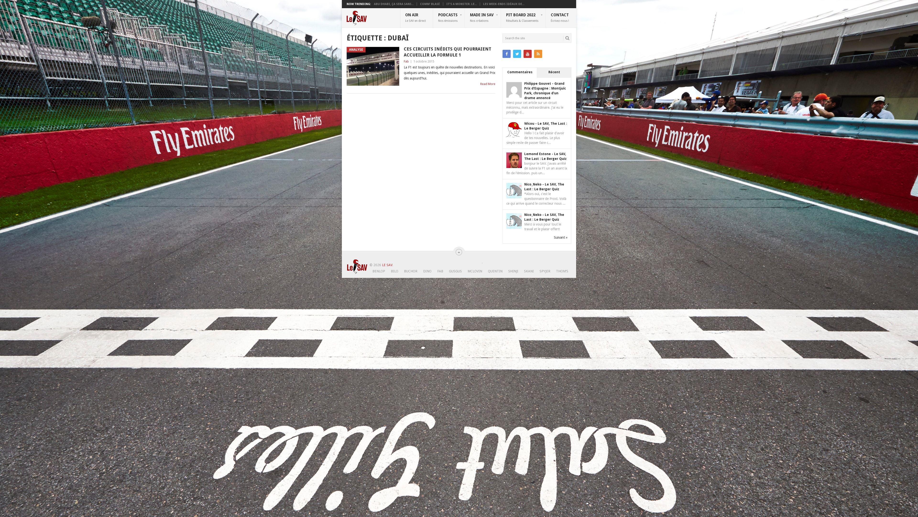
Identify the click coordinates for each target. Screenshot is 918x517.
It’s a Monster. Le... (461, 4)
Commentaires (519, 72)
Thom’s (562, 271)
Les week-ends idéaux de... (503, 4)
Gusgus (455, 271)
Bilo (394, 271)
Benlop (378, 271)
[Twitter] (517, 54)
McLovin (475, 271)
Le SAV (387, 265)
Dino (427, 271)
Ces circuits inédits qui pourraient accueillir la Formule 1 (447, 51)
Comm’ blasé (430, 4)
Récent (554, 72)
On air (415, 17)
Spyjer (545, 271)
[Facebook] (507, 54)
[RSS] (538, 54)
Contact (560, 17)
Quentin (495, 271)
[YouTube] (528, 54)
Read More (487, 84)
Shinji (513, 271)
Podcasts (448, 17)
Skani (529, 271)
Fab (406, 61)
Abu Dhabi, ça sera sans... (394, 4)
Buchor (410, 271)
